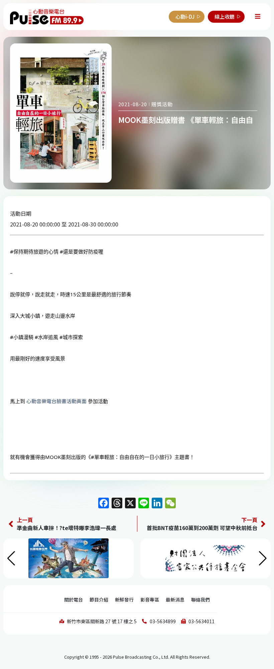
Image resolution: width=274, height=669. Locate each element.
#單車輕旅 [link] (102, 457)
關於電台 (73, 599)
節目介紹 (99, 599)
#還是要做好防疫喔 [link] (81, 251)
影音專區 (149, 599)
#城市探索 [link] (71, 337)
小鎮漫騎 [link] (23, 337)
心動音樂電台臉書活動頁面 (56, 400)
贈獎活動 (162, 104)
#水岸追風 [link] (46, 337)
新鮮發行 (124, 599)
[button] (262, 558)
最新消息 (175, 599)
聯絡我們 (200, 599)
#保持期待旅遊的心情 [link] (34, 251)
